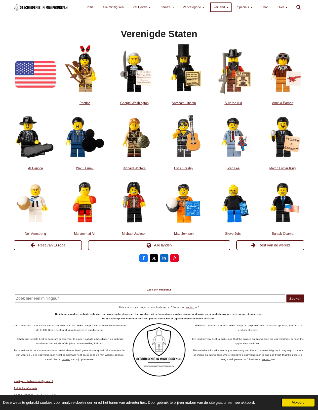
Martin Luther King (282, 168)
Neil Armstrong (35, 233)
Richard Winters (134, 168)
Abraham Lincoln (184, 103)
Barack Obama (282, 233)
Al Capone (35, 168)
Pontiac (85, 103)
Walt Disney (84, 168)
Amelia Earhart (282, 103)
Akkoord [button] (298, 402)
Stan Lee (233, 168)
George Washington (134, 103)
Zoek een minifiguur (159, 289)
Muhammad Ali (84, 233)
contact (190, 307)
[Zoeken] (298, 7)
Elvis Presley (183, 168)
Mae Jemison (184, 233)
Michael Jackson (134, 233)
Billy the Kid (233, 103)
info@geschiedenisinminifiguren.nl (33, 381)
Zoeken (295, 298)
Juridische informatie (25, 388)
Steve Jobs (233, 233)
